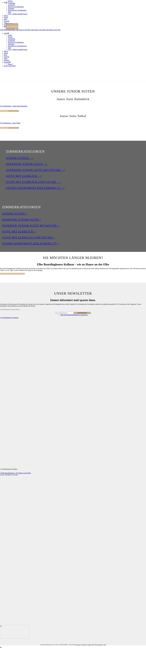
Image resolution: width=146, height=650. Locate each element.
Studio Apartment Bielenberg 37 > (35, 187)
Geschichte (11, 5)
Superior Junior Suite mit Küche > (35, 169)
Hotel (5, 2)
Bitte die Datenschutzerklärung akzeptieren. (74, 315)
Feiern (6, 17)
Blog (5, 19)
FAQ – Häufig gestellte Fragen (17, 14)
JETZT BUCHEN (12, 26)
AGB (93, 644)
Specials (6, 21)
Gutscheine (11, 3)
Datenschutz (84, 644)
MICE (6, 16)
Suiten (10, 35)
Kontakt (6, 62)
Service (10, 1)
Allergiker (11, 8)
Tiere (9, 12)
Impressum (77, 644)
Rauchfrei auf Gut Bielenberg (17, 10)
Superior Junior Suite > (26, 164)
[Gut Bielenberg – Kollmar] (30, 30)
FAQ (105, 644)
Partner (10, 64)
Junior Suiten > (19, 158)
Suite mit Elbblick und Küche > (33, 181)
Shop (5, 23)
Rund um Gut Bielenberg (16, 7)
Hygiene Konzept (99, 644)
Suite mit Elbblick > (24, 175)
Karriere (6, 60)
